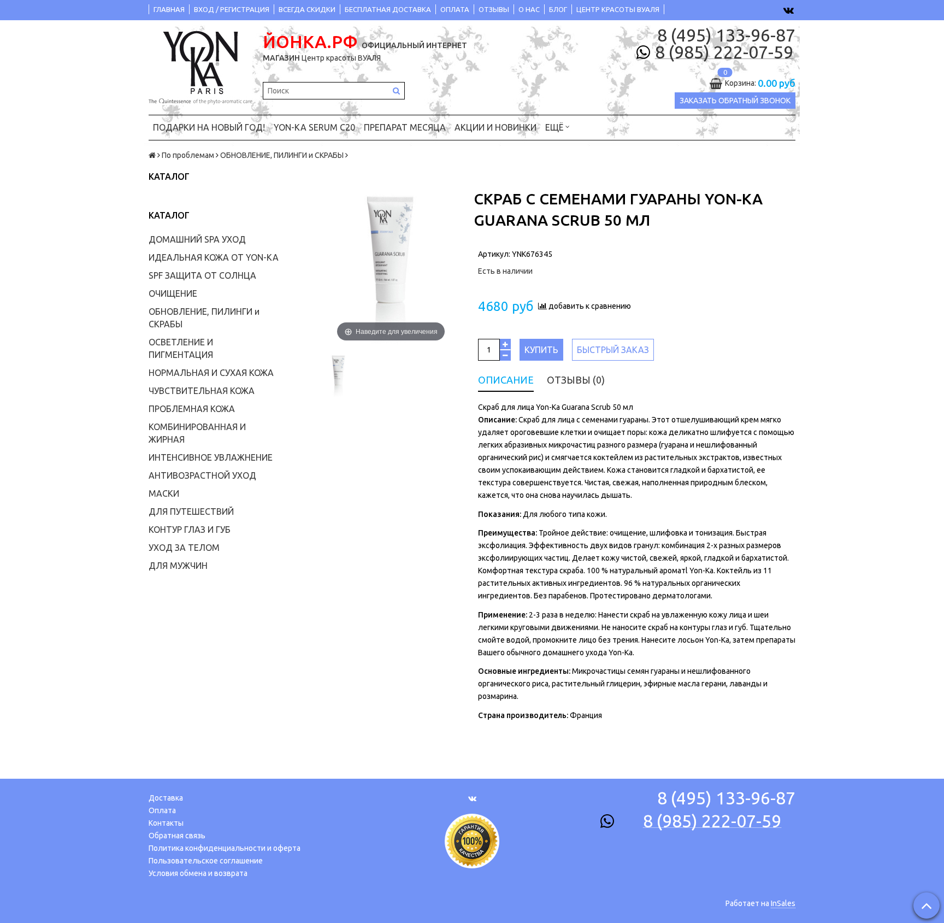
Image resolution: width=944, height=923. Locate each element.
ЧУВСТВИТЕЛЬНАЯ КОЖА (202, 391)
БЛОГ (558, 9)
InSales (783, 903)
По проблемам (188, 155)
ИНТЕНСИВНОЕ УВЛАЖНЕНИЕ (211, 457)
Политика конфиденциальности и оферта (224, 848)
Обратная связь (177, 835)
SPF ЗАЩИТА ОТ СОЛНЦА (202, 275)
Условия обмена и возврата (198, 873)
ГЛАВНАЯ (169, 9)
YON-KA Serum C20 (314, 127)
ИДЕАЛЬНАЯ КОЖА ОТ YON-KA (214, 257)
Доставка (166, 797)
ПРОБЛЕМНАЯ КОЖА (192, 409)
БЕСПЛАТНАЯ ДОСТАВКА (388, 9)
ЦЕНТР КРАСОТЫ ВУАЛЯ (617, 9)
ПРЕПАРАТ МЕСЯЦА (405, 127)
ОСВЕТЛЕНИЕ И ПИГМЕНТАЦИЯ (181, 348)
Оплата (162, 810)
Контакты (166, 823)
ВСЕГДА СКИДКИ (307, 9)
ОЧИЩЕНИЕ (173, 293)
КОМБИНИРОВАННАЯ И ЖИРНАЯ (197, 433)
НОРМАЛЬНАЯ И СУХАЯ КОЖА (211, 373)
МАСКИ (164, 493)
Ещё (554, 127)
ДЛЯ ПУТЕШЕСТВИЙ (191, 511)
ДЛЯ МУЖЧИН (178, 566)
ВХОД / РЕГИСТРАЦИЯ (231, 9)
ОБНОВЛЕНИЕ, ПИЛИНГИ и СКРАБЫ (282, 155)
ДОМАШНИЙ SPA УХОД (197, 239)
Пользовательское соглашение (206, 860)
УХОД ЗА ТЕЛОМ (184, 547)
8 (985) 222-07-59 (724, 52)
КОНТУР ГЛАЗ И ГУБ (190, 529)
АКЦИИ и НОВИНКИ (495, 127)
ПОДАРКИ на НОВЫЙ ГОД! (209, 127)
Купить (541, 350)
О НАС (529, 9)
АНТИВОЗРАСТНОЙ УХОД (202, 475)
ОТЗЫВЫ (494, 9)
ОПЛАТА (454, 9)
